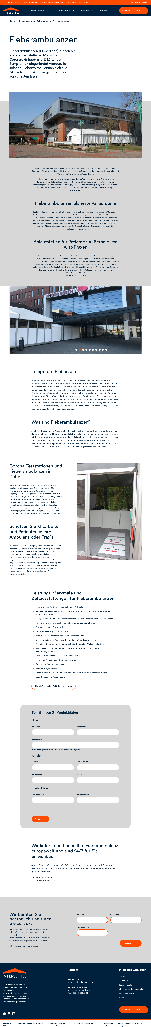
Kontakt (103, 11)
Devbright (120, 1026)
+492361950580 (140, 2)
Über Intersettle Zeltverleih (131, 989)
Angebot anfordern (131, 11)
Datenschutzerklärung (35, 1023)
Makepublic (129, 1023)
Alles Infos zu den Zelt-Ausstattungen (54, 686)
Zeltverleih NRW (126, 977)
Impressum (21, 1023)
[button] (76, 350)
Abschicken (128, 943)
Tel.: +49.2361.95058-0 (78, 987)
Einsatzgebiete (37, 11)
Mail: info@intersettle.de (79, 990)
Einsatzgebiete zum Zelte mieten (33, 21)
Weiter (38, 819)
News (121, 998)
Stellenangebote (126, 993)
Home (12, 21)
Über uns (85, 11)
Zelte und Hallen (63, 11)
